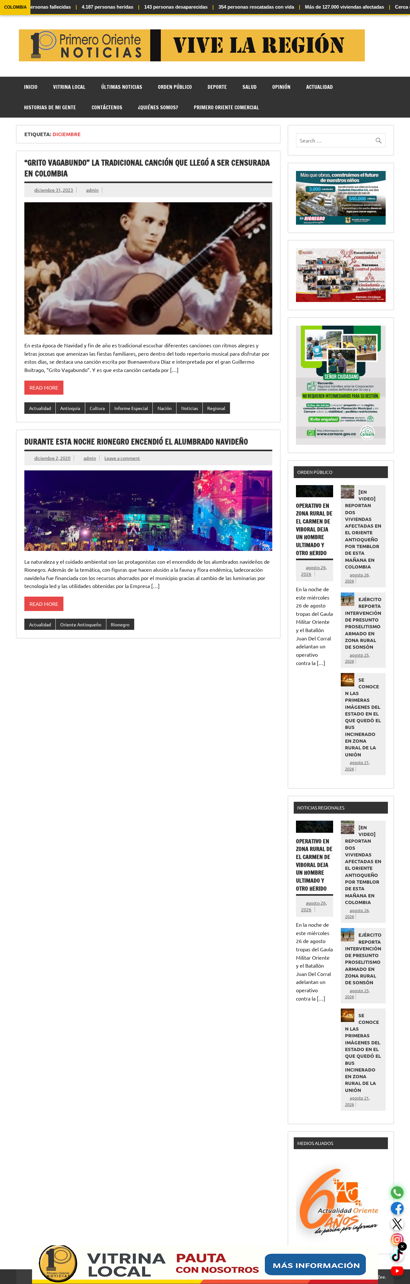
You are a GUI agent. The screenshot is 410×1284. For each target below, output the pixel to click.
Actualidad (319, 86)
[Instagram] (397, 1239)
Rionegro (120, 624)
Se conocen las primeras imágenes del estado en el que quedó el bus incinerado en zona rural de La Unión (363, 717)
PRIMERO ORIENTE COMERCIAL (226, 107)
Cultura (97, 408)
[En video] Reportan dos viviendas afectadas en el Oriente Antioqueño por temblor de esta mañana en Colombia (363, 529)
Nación (165, 408)
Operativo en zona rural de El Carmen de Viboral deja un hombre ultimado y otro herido (314, 529)
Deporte (217, 86)
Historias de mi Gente (50, 107)
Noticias (189, 408)
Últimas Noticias (121, 86)
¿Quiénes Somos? (158, 107)
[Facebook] (397, 1208)
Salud (249, 86)
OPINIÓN (281, 86)
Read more (43, 387)
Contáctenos (107, 107)
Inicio (30, 86)
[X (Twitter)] (397, 1224)
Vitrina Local (69, 86)
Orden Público (175, 86)
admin (92, 190)
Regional (216, 408)
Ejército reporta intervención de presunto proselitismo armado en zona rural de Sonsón (363, 623)
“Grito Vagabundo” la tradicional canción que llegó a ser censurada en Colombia (147, 168)
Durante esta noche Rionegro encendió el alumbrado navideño (136, 441)
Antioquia (70, 408)
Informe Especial (131, 408)
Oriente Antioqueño (80, 624)
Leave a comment (122, 458)
